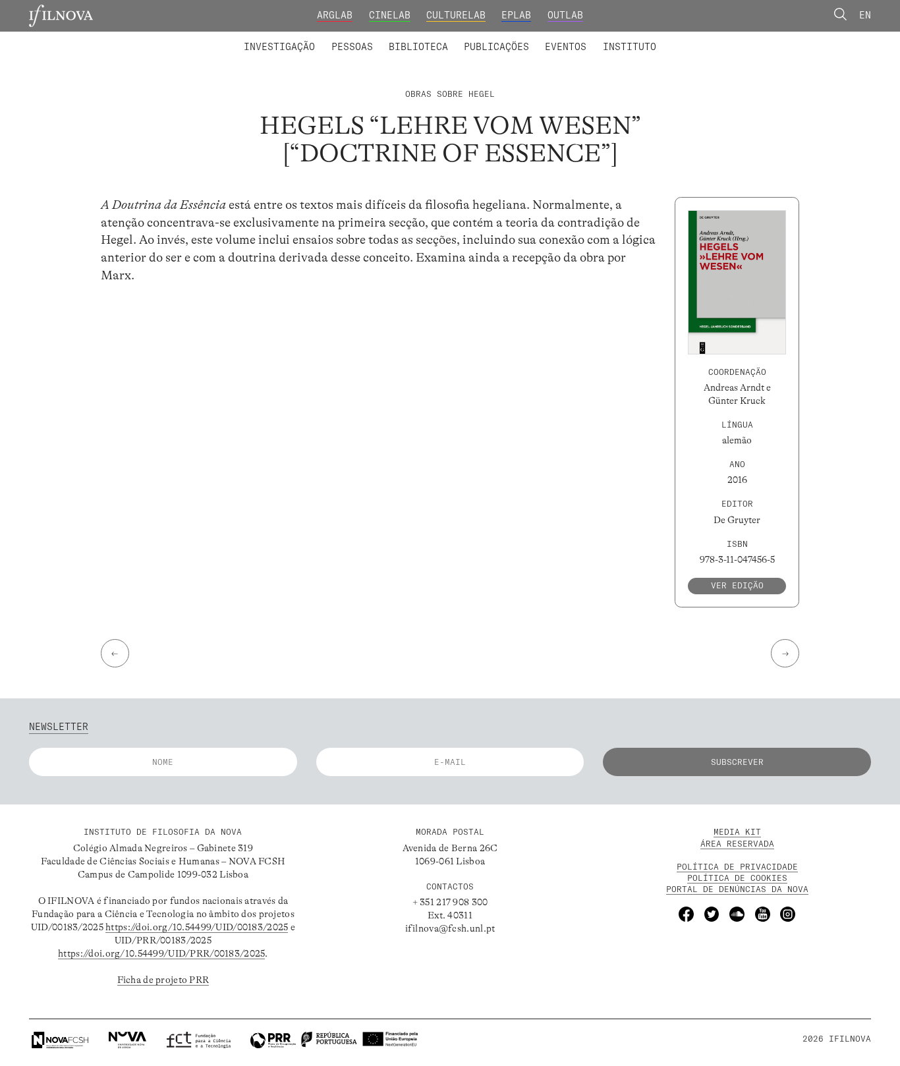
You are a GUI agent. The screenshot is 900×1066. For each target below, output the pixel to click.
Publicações (496, 47)
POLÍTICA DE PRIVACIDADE (737, 867)
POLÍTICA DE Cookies (737, 878)
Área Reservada (737, 844)
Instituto (629, 47)
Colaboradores (411, 38)
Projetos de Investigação (330, 38)
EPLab (516, 15)
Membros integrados (306, 38)
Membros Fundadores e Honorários (555, 38)
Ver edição (737, 585)
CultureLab (456, 15)
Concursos (699, 38)
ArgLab (334, 15)
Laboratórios (209, 38)
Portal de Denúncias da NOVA (737, 889)
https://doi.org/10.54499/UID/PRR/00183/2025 (161, 953)
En (865, 15)
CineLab (389, 15)
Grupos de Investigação (479, 38)
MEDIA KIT (737, 832)
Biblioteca (418, 47)
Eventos (565, 47)
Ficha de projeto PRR (163, 979)
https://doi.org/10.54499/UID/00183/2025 (196, 927)
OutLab (565, 15)
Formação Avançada (608, 38)
